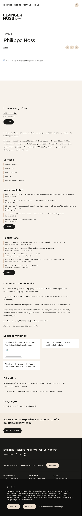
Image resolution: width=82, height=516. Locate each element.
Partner (5, 47)
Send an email (9, 117)
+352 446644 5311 (10, 113)
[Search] (77, 5)
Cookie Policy (64, 495)
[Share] (77, 47)
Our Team (7, 34)
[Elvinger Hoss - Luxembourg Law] (12, 17)
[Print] (72, 47)
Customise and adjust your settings (51, 507)
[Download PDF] (67, 47)
